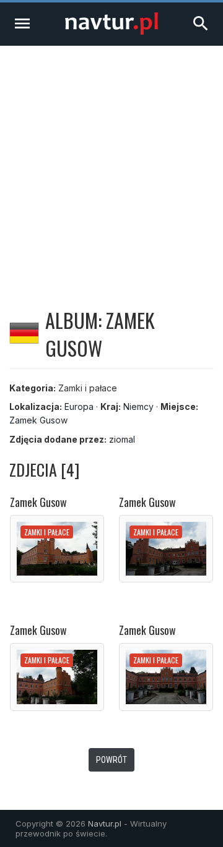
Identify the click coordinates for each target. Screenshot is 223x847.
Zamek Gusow (38, 420)
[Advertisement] (111, 163)
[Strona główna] (111, 31)
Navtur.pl (104, 823)
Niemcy (138, 406)
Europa (79, 406)
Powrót (111, 760)
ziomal (122, 439)
